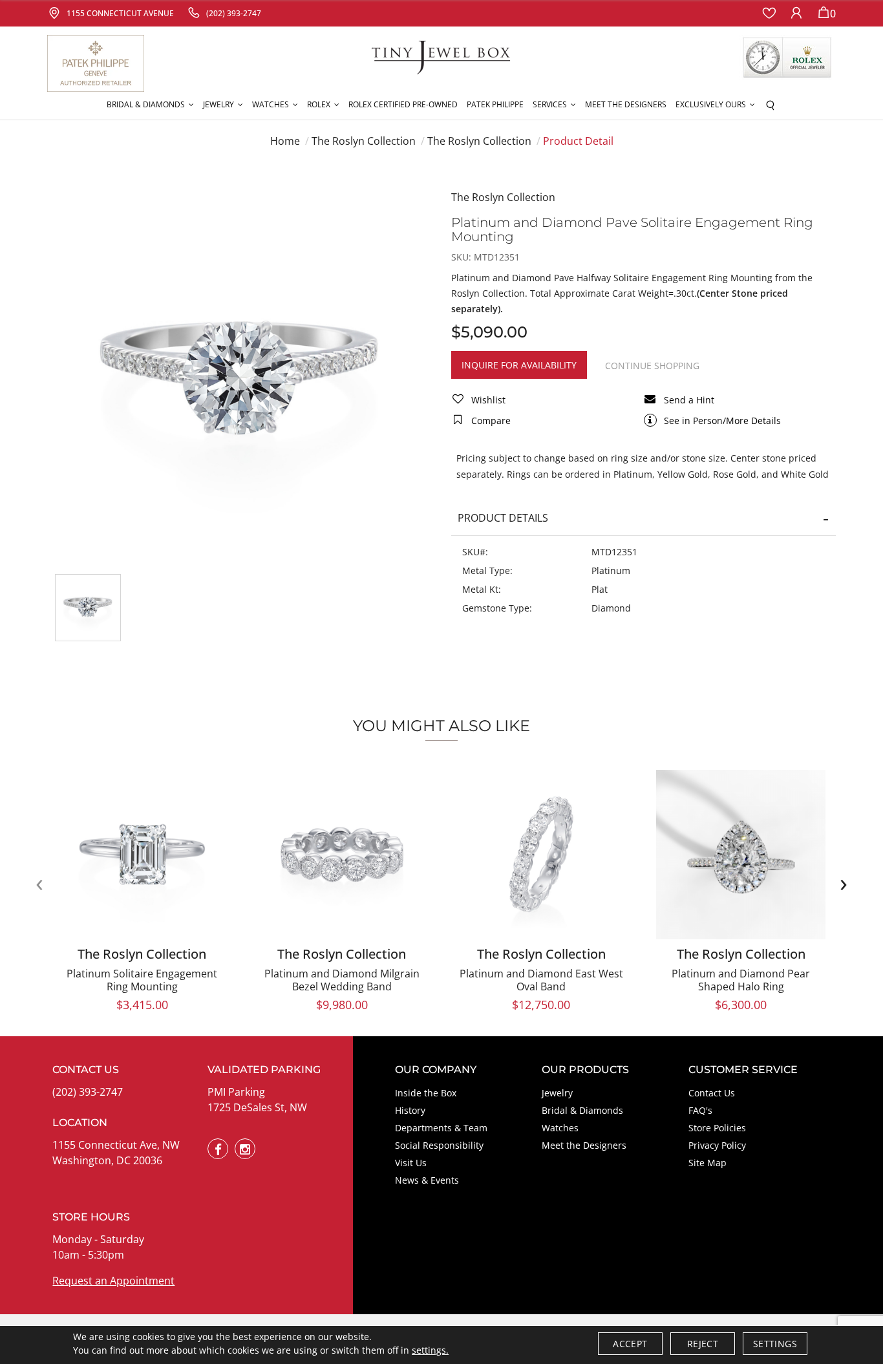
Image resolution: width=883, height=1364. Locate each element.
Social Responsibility (439, 1145)
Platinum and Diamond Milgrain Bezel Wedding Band (342, 980)
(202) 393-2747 (87, 1092)
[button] (150, 104)
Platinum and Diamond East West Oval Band (541, 980)
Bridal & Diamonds (582, 1110)
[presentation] (39, 883)
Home (285, 141)
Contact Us (711, 1093)
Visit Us (411, 1162)
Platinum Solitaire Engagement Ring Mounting (142, 980)
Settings (775, 1343)
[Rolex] (787, 57)
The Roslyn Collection (364, 141)
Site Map (707, 1162)
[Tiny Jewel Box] (441, 56)
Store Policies (717, 1128)
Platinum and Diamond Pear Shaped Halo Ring (741, 980)
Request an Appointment (113, 1280)
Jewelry (557, 1093)
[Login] (796, 13)
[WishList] (769, 13)
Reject (702, 1343)
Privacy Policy (717, 1145)
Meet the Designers (584, 1145)
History (410, 1110)
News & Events (427, 1180)
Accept (630, 1343)
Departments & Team (441, 1128)
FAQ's (700, 1110)
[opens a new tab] (217, 1148)
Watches (560, 1128)
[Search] (770, 105)
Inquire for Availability (519, 365)
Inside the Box (425, 1093)
